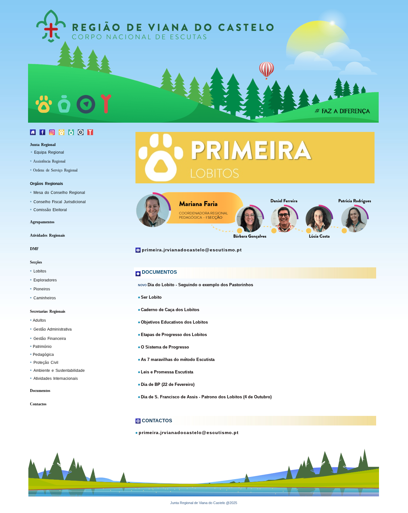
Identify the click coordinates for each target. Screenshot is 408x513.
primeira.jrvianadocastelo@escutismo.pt (192, 249)
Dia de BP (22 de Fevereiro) (167, 384)
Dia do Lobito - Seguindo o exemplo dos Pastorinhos (200, 284)
